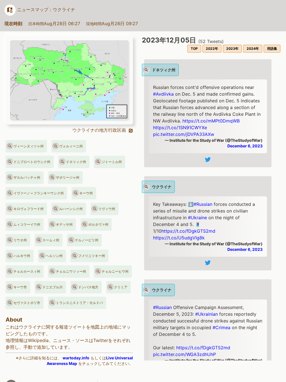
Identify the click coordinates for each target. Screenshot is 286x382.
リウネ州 (20, 240)
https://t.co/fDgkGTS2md (188, 231)
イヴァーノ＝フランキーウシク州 (38, 193)
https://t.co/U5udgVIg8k (179, 237)
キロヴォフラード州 (28, 209)
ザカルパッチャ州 (26, 177)
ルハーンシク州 (71, 209)
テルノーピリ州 (86, 240)
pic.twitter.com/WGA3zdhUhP (184, 354)
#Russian (203, 204)
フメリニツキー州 (91, 256)
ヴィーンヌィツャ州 (28, 146)
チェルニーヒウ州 (115, 271)
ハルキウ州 (21, 256)
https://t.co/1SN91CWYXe (180, 127)
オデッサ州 (64, 224)
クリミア (120, 287)
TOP (194, 48)
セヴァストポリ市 (26, 303)
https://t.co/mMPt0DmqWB (211, 121)
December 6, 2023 (245, 145)
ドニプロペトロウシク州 (31, 162)
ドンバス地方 (88, 287)
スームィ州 (50, 240)
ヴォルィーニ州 (71, 146)
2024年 (253, 48)
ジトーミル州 (112, 162)
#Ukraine (197, 217)
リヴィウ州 (106, 209)
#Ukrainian (206, 314)
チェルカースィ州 (26, 271)
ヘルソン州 (54, 256)
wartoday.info (76, 357)
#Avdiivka (163, 94)
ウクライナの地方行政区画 (99, 130)
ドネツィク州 (76, 162)
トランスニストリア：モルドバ (79, 303)
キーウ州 (86, 193)
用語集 (272, 48)
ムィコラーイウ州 (26, 224)
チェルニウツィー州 (71, 271)
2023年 (232, 48)
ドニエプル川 (52, 287)
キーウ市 (20, 287)
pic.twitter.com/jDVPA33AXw (183, 134)
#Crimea (221, 327)
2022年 (212, 48)
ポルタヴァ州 (98, 224)
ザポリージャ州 (67, 177)
